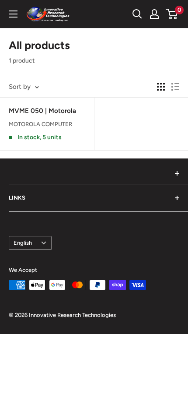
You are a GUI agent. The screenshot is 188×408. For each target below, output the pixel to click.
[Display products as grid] (161, 87)
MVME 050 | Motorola (42, 111)
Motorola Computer (40, 124)
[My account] (154, 14)
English (23, 242)
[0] (172, 14)
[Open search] (137, 14)
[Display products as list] (175, 87)
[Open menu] (13, 14)
